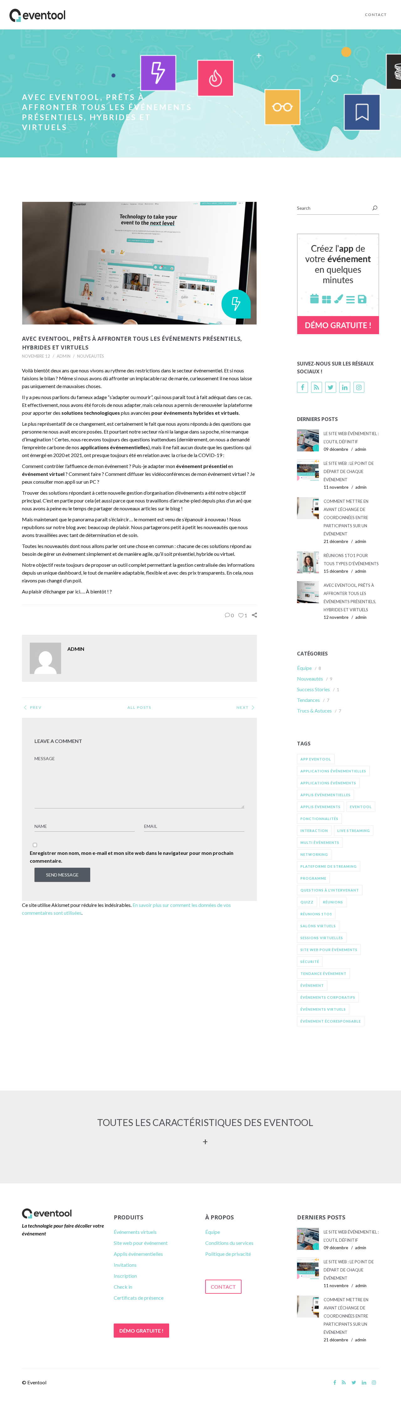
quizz (307, 902)
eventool (361, 807)
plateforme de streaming (328, 866)
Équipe (304, 668)
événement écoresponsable (330, 1021)
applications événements (328, 783)
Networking (314, 854)
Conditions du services (229, 1243)
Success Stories (313, 689)
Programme (313, 878)
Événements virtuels (135, 1232)
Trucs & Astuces (314, 710)
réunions (333, 902)
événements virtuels (323, 1009)
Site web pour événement (141, 1243)
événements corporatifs (327, 997)
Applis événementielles (138, 1254)
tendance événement (323, 973)
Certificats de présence (139, 1298)
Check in (123, 1287)
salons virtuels (318, 926)
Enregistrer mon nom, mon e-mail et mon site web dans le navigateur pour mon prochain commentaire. (131, 857)
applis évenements (320, 807)
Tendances (308, 700)
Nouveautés (90, 356)
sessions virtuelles (321, 938)
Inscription (125, 1276)
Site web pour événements (328, 950)
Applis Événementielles (325, 795)
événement (312, 985)
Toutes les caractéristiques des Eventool (205, 1122)
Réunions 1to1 (316, 914)
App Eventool (315, 759)
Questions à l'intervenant (329, 890)
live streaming (353, 831)
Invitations (125, 1265)
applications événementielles (333, 771)
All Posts (139, 707)
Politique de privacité (228, 1254)
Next (243, 707)
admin (63, 356)
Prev (36, 707)
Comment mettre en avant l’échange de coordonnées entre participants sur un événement (346, 517)
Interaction (314, 831)
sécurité (309, 962)
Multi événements (319, 842)
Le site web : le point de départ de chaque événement (349, 471)
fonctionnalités (319, 819)
